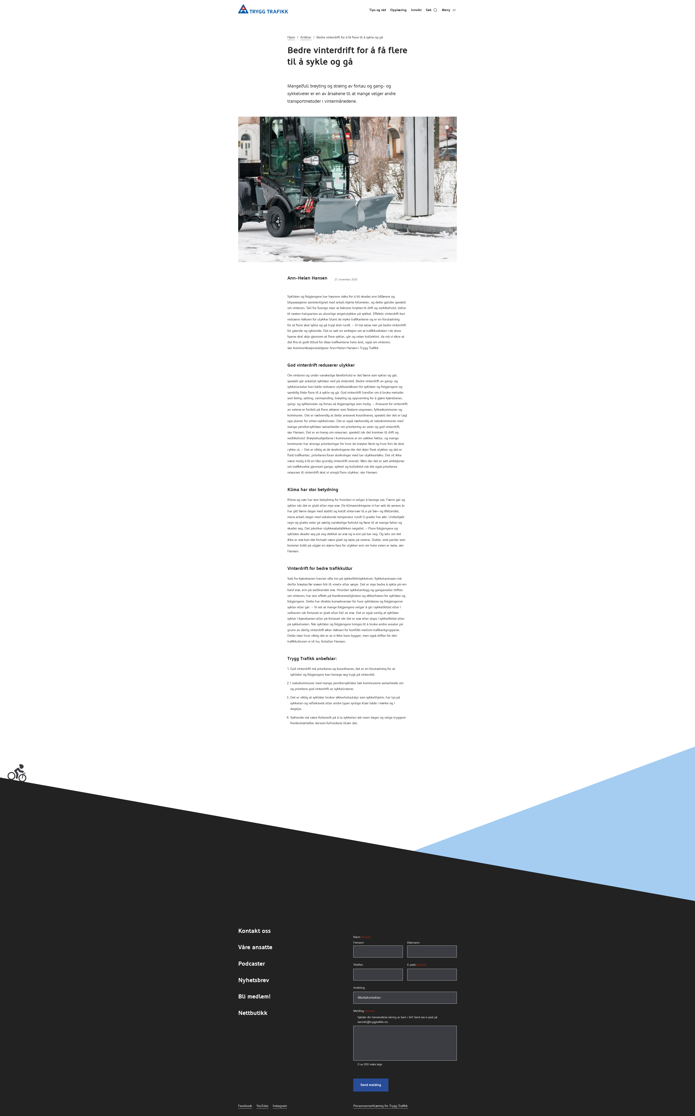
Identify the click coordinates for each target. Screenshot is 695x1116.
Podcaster (251, 963)
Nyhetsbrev (253, 980)
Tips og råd (377, 10)
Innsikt (416, 10)
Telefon (358, 964)
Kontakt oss (254, 931)
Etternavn (413, 942)
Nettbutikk (253, 1013)
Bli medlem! (254, 996)
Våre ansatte (255, 947)
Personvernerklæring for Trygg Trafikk (380, 1106)
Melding (363, 1011)
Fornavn (358, 942)
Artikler (305, 37)
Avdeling (359, 987)
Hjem (291, 37)
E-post (416, 964)
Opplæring (398, 10)
